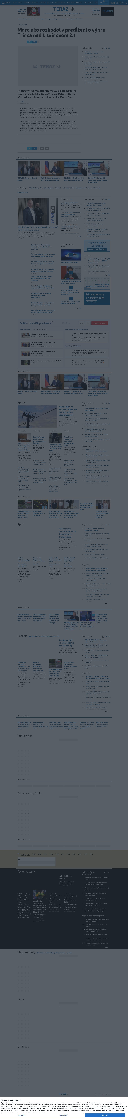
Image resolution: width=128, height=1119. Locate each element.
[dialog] (64, 1108)
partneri (9, 1102)
